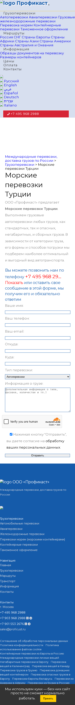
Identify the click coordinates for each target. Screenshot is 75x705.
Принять (48, 698)
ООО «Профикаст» (30, 482)
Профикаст (31, 3)
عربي (7, 89)
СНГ (17, 37)
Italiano (10, 105)
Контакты (12, 69)
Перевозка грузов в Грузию (18, 670)
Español (10, 93)
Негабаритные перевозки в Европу (24, 661)
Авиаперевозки (43, 17)
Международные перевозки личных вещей (29, 657)
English (10, 85)
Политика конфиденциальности (21, 645)
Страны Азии (27, 41)
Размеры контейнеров (20, 57)
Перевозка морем (16, 25)
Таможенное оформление (44, 29)
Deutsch (11, 97)
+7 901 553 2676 (12, 624)
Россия (6, 37)
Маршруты (14, 33)
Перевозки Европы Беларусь (32, 678)
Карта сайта (8, 501)
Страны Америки (55, 41)
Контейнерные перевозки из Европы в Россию (32, 653)
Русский (11, 81)
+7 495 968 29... (43, 276)
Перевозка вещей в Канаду (51, 666)
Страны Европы (36, 37)
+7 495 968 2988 (25, 114)
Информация (16, 49)
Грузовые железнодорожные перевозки (37, 19)
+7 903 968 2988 (12, 618)
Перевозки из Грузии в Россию (49, 682)
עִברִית (8, 101)
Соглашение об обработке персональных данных (34, 640)
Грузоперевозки (19, 13)
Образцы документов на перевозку (32, 53)
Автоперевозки (14, 17)
